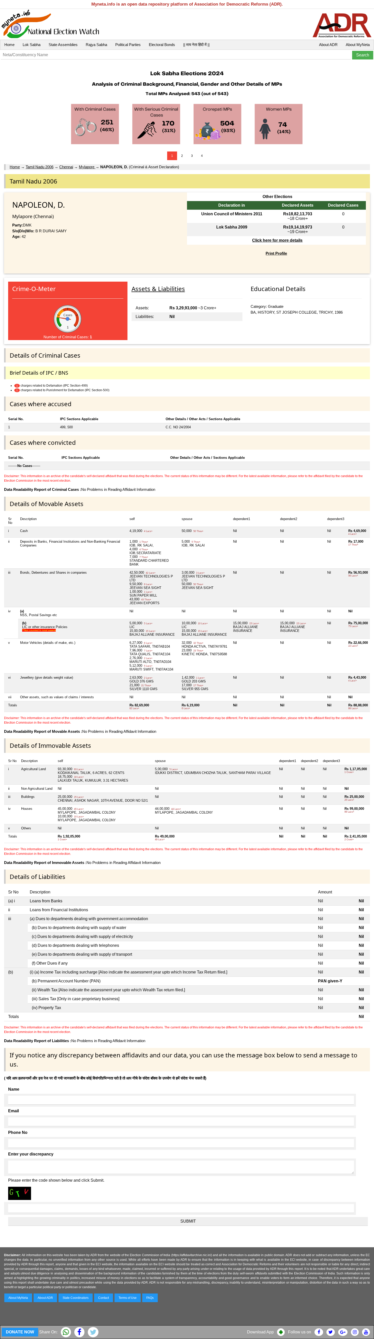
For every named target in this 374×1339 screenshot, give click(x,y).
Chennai (66, 167)
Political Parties (128, 44)
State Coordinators (76, 1298)
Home (9, 44)
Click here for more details (277, 240)
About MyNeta (358, 44)
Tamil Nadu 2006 (39, 167)
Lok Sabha (31, 44)
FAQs (150, 1298)
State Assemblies (63, 44)
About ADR (328, 44)
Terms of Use (128, 1298)
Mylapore (87, 167)
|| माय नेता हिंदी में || (196, 44)
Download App (260, 1332)
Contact (103, 1298)
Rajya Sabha (96, 44)
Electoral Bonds (162, 44)
